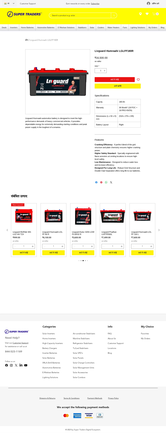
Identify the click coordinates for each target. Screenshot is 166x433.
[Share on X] (111, 182)
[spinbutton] (100, 70)
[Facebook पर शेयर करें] (96, 182)
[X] (16, 365)
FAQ (110, 333)
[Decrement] (96, 70)
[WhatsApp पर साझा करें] (106, 182)
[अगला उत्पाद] (159, 230)
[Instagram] (11, 365)
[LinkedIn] (21, 365)
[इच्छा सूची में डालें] (138, 79)
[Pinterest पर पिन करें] (101, 182)
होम (26, 40)
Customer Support (28, 3)
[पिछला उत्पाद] (7, 230)
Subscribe (95, 3)
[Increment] (104, 70)
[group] (83, 230)
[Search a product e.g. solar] (114, 15)
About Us (112, 338)
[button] (155, 13)
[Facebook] (6, 365)
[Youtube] (25, 365)
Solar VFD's (78, 353)
